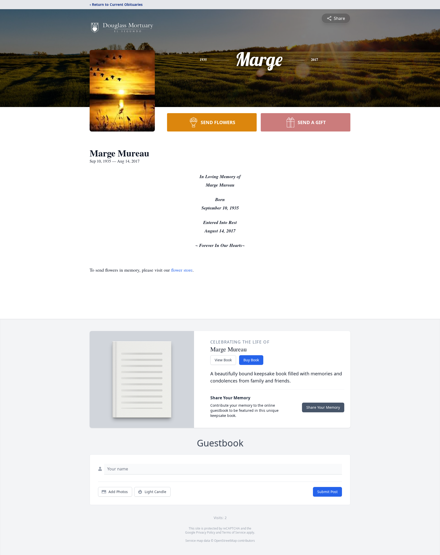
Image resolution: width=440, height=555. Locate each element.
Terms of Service (234, 532)
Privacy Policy (205, 532)
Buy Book (251, 360)
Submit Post (327, 491)
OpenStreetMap (225, 540)
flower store (182, 270)
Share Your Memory (323, 407)
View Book (223, 360)
